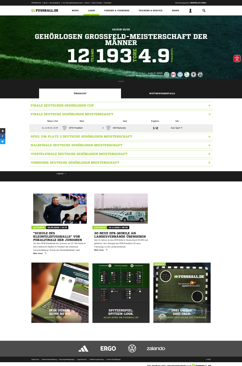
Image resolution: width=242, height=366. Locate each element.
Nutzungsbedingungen (66, 359)
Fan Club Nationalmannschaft (72, 3)
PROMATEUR (36, 3)
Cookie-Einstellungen (113, 359)
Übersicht (80, 93)
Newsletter (107, 3)
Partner (87, 3)
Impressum (35, 359)
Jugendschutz (82, 359)
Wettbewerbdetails (162, 93)
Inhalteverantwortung (96, 359)
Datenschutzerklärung (49, 359)
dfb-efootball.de (55, 3)
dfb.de (45, 3)
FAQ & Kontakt (97, 3)
